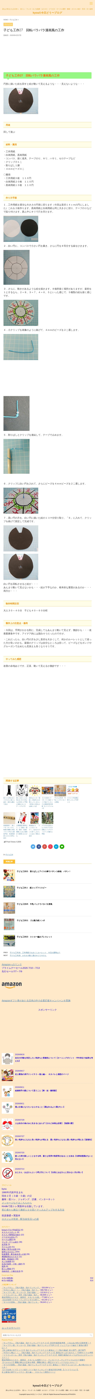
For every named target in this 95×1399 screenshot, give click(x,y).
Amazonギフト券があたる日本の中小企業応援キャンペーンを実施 (36, 1000)
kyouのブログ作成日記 (11, 1230)
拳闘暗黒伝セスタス (10, 1257)
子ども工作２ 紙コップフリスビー (31, 888)
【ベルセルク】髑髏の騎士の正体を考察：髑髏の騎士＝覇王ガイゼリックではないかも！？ (40, 1362)
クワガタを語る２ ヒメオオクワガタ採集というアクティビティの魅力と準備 (47, 830)
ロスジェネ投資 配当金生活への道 (20, 1219)
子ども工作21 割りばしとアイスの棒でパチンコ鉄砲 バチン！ (44, 871)
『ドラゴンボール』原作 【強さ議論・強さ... (20, 1295)
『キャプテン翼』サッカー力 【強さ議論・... (20, 1292)
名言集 (4, 1244)
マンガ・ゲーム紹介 (10, 1242)
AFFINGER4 (72, 1394)
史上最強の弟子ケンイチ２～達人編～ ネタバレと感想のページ (42, 1074)
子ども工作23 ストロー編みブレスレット (34, 937)
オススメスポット (9, 1232)
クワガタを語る (8, 1237)
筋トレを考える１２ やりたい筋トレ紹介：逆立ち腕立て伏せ (9, 801)
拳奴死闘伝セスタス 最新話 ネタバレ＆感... (21, 1297)
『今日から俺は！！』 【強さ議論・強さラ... (20, 1290)
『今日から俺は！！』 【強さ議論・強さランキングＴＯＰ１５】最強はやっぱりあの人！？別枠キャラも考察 (47, 1353)
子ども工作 (9, 855)
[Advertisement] (47, 53)
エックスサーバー (11, 1328)
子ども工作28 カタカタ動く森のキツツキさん (28, 955)
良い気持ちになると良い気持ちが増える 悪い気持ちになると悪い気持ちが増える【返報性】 (54, 1140)
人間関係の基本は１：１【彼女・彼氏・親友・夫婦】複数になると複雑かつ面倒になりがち (21, 831)
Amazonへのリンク (12, 964)
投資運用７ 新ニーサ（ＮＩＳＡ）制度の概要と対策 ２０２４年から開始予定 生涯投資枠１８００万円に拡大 (9, 832)
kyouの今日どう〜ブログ (47, 12)
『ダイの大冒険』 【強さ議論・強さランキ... (20, 1302)
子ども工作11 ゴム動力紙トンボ (31, 920)
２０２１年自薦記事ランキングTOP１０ (72, 800)
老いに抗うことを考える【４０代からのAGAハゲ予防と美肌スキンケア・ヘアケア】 (21, 802)
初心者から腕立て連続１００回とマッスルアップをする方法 (33, 1209)
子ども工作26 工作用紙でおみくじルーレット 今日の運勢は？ (35, 953)
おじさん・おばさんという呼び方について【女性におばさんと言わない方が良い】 (49, 1172)
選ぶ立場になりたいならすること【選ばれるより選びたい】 (40, 1107)
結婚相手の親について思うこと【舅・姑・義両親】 (36, 1091)
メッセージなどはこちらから (17, 1202)
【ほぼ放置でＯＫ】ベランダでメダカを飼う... (21, 1300)
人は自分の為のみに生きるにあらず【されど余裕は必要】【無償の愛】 (44, 1123)
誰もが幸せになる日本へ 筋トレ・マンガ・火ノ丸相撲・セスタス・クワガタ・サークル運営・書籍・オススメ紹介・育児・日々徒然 (47, 1390)
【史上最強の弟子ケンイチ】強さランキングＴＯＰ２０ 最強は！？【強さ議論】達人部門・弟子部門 (44, 1350)
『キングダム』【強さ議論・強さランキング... (21, 1288)
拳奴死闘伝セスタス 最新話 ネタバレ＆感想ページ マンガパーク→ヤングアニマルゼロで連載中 (43, 1360)
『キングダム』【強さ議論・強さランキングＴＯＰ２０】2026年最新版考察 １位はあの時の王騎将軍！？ (46, 1343)
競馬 (3, 1266)
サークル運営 (7, 1240)
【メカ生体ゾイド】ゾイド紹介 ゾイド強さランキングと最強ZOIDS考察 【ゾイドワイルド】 (47, 803)
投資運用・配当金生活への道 (14, 1254)
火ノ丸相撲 (6, 1261)
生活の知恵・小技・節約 (12, 1264)
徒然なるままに (8, 1252)
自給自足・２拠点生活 (11, 1271)
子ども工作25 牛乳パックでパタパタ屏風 (60, 800)
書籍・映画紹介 (8, 1259)
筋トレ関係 (6, 1269)
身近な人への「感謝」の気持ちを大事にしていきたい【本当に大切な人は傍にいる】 (34, 802)
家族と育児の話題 (9, 1249)
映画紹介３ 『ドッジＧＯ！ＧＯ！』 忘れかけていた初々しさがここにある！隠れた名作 (34, 831)
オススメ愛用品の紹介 (11, 1235)
